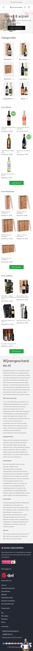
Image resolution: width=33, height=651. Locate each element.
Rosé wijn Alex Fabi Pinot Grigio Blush (23, 128)
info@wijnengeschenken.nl (10, 631)
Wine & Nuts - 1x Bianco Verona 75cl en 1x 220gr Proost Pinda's (8, 297)
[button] (3, 7)
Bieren (23, 99)
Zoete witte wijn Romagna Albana (7, 151)
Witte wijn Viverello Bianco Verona (8, 174)
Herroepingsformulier (7, 603)
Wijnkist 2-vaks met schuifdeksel (22, 212)
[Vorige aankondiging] (3, 2)
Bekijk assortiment (16, 28)
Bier (2, 612)
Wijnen (3, 622)
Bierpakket (8, 59)
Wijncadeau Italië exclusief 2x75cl (8, 321)
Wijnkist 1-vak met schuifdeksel (5, 212)
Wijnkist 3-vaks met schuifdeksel (6, 235)
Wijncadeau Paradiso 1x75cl (24, 320)
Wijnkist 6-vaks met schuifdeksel (6, 258)
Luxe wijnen (23, 79)
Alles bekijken (16, 183)
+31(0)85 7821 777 (7, 634)
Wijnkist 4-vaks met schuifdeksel (22, 235)
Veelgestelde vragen (7, 597)
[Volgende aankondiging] (30, 2)
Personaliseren (5, 591)
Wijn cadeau (23, 59)
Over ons (4, 585)
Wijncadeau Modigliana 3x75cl (8, 343)
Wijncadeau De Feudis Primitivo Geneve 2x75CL (23, 296)
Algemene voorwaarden (8, 600)
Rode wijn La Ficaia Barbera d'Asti (24, 151)
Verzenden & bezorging (8, 588)
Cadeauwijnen (7, 99)
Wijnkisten (7, 79)
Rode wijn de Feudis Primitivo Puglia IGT (8, 128)
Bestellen (4, 594)
